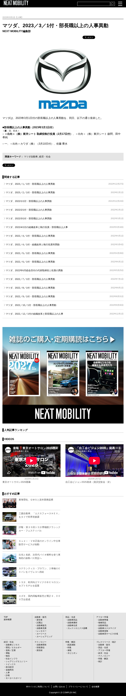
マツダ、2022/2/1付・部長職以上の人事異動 (64, 209)
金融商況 (10, 670)
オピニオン (72, 653)
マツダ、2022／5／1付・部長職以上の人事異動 (64, 253)
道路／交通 (11, 650)
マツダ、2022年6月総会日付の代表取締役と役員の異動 (64, 270)
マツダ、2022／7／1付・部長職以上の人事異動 (64, 279)
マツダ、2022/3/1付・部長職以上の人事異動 (64, 218)
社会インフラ (12, 659)
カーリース (41, 634)
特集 (69, 647)
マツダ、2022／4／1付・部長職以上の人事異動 (64, 236)
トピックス (11, 664)
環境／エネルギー (13, 647)
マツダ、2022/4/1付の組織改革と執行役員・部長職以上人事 (64, 227)
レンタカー (41, 631)
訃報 (8, 675)
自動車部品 (72, 620)
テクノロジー (40, 642)
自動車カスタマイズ (107, 628)
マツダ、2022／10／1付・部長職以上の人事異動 (64, 305)
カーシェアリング (44, 636)
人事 (8, 672)
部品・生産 (70, 617)
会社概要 (95, 687)
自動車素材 (72, 622)
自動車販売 (41, 625)
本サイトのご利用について (38, 687)
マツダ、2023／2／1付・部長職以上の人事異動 (64, 192)
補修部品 (102, 622)
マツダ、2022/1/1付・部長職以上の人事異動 (64, 201)
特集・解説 (70, 642)
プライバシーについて (78, 687)
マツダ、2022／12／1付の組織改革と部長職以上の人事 (64, 313)
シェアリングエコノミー (16, 661)
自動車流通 (41, 628)
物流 (8, 656)
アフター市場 (102, 617)
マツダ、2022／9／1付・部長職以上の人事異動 (64, 296)
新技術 (39, 650)
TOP (6, 617)
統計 (100, 661)
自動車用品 (103, 625)
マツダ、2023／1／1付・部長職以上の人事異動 (64, 184)
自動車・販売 (40, 617)
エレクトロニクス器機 (77, 628)
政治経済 (10, 667)
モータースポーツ (13, 678)
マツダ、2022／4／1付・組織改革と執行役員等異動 (64, 244)
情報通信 (40, 647)
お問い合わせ (59, 687)
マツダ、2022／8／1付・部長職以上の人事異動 (64, 287)
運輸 (8, 653)
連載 (69, 650)
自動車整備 (103, 620)
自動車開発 (41, 645)
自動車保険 (103, 631)
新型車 (39, 620)
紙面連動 (71, 645)
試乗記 (39, 622)
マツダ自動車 (31, 156)
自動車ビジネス (13, 645)
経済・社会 (45, 156)
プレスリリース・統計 (106, 642)
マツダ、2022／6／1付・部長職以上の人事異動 (64, 261)
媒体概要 (8, 619)
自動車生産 (72, 625)
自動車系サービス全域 (108, 634)
